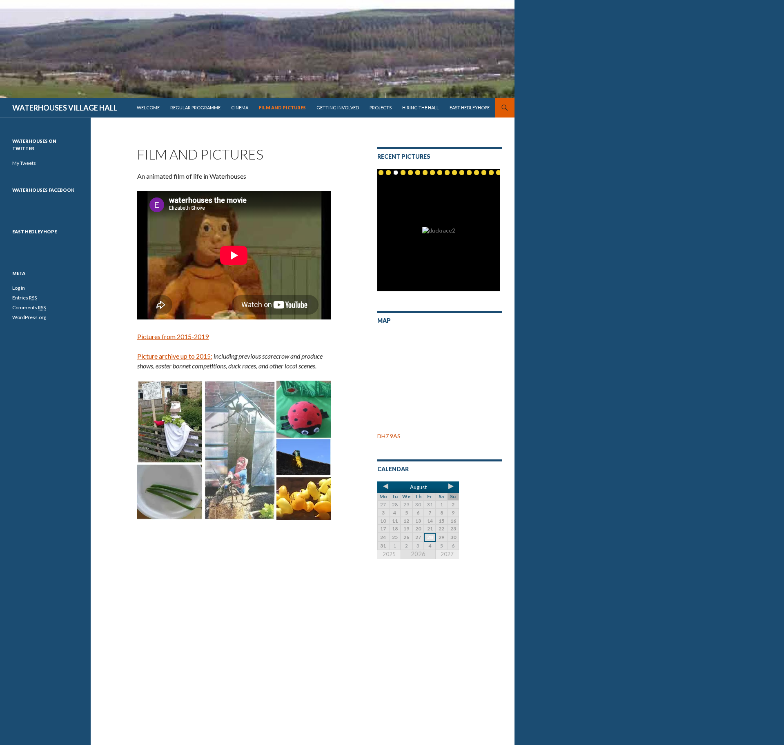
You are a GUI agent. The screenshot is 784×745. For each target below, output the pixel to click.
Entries (24, 298)
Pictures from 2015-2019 (173, 336)
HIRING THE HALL (420, 107)
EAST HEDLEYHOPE (470, 107)
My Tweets (24, 163)
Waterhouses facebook (43, 190)
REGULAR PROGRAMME (195, 107)
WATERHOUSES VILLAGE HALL (64, 107)
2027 (447, 554)
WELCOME (148, 107)
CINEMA (239, 107)
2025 (389, 554)
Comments (29, 307)
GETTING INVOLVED (337, 107)
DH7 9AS (389, 435)
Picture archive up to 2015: (174, 356)
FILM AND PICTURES (282, 107)
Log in (18, 288)
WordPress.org (29, 317)
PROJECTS (381, 107)
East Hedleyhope (34, 231)
